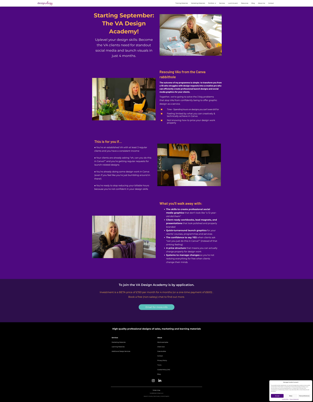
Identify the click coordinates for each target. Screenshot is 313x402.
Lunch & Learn (233, 3)
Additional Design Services (121, 351)
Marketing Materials (198, 3)
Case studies (161, 351)
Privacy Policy (162, 360)
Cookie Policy (285, 399)
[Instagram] (153, 380)
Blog (253, 3)
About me (261, 3)
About (159, 337)
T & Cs (159, 365)
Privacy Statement (294, 399)
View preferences (304, 396)
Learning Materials (118, 347)
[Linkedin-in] (159, 380)
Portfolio (211, 3)
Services (222, 3)
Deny (290, 396)
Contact (271, 3)
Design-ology (156, 390)
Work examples (162, 342)
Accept (277, 396)
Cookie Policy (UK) (163, 369)
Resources (244, 3)
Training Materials (181, 3)
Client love (161, 347)
